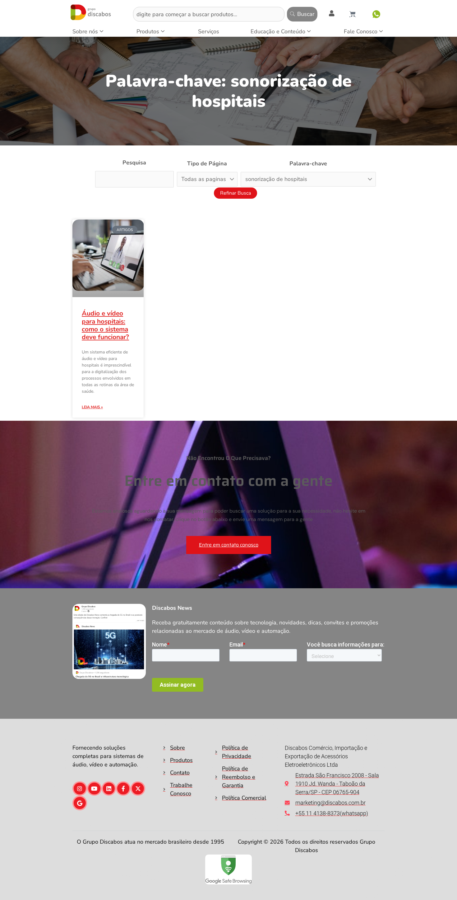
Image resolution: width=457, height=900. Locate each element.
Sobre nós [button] (85, 31)
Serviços (208, 31)
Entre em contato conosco (228, 545)
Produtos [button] (147, 31)
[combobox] (208, 14)
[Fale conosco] (376, 14)
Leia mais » (92, 407)
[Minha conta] (332, 13)
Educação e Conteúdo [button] (278, 31)
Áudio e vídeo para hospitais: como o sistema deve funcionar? (105, 325)
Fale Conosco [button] (360, 31)
